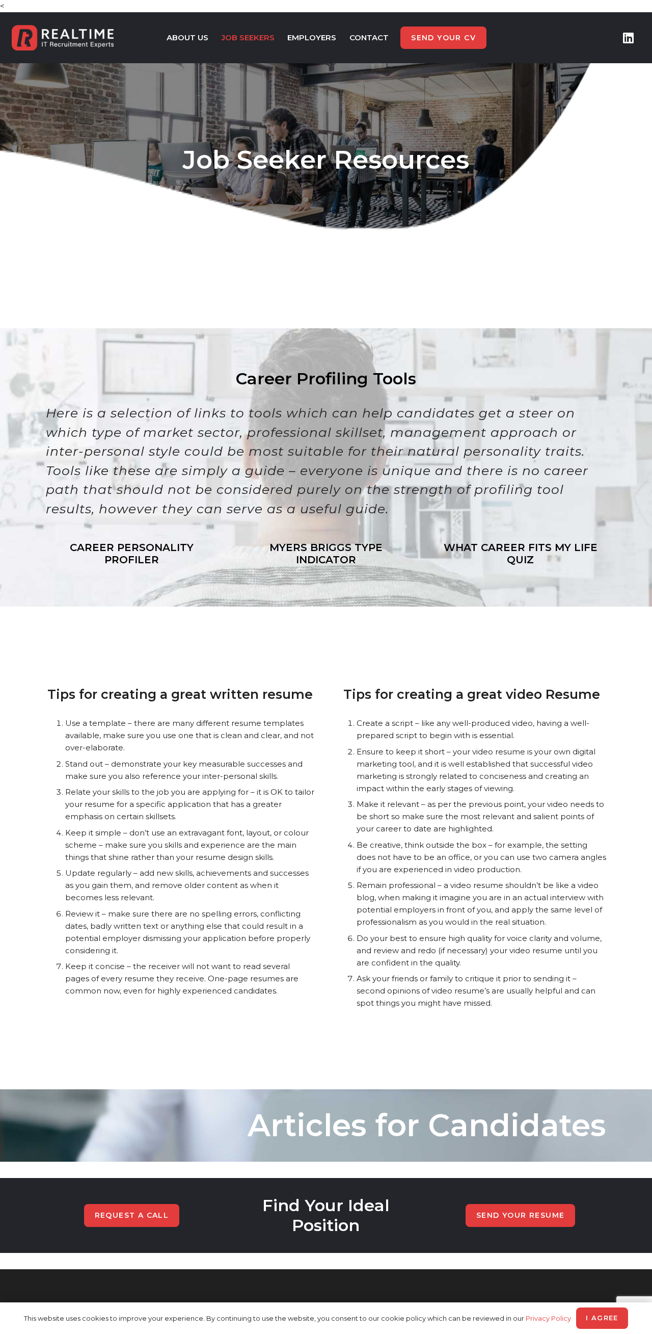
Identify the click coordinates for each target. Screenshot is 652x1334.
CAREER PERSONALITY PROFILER (132, 553)
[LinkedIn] (628, 37)
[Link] (326, 1125)
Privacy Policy (548, 1318)
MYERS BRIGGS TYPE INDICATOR (326, 553)
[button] (213, 37)
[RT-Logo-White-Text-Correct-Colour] (63, 37)
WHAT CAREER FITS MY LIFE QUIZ (520, 553)
